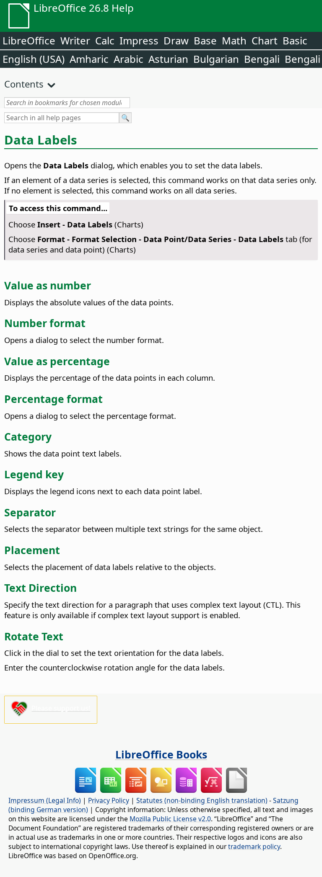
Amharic (89, 59)
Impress (138, 40)
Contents (24, 83)
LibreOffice (29, 40)
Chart (265, 40)
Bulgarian (216, 59)
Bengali (262, 59)
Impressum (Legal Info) (44, 800)
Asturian (168, 59)
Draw (176, 40)
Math (234, 40)
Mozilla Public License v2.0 (170, 818)
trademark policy (254, 846)
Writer (75, 40)
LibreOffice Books (161, 754)
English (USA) (34, 59)
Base (205, 40)
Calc (104, 40)
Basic (295, 40)
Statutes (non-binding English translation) (201, 800)
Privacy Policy (108, 800)
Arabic (128, 59)
